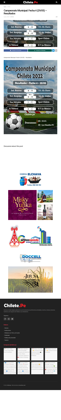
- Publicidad (7, 335)
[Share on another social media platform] (56, 50)
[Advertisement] (30, 140)
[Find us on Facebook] (5, 319)
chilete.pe (9, 385)
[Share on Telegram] (53, 50)
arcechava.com (22, 385)
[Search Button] (56, 2)
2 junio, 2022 (6, 16)
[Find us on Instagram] (8, 319)
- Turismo (6, 340)
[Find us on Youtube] (12, 319)
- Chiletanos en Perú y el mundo (12, 333)
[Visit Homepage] (30, 2)
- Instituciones (7, 330)
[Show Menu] (4, 2)
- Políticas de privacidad (9, 337)
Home (5, 6)
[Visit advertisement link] (30, 179)
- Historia (6, 328)
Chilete (8, 6)
